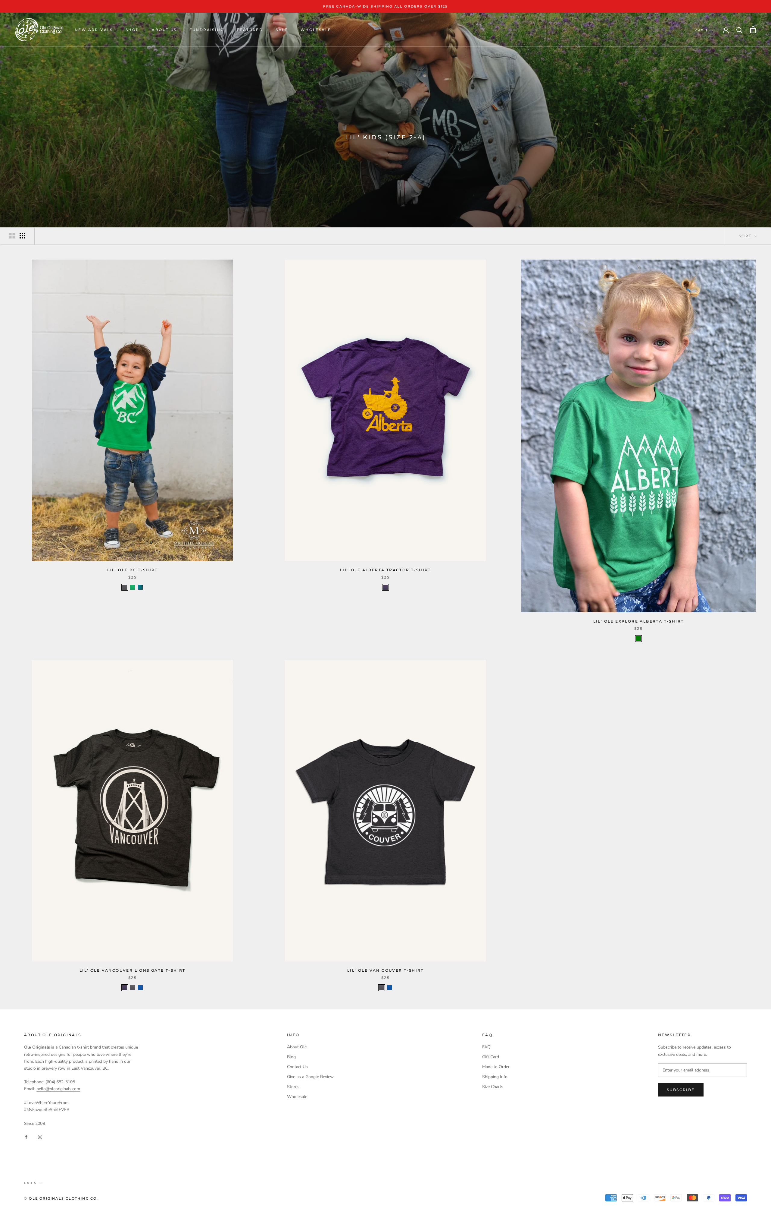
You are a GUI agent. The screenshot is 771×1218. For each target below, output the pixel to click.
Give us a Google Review (310, 1077)
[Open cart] (753, 29)
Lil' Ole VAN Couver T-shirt (385, 970)
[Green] (638, 638)
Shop (132, 29)
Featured (250, 29)
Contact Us (297, 1067)
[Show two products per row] (12, 235)
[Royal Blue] (140, 987)
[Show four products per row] (22, 235)
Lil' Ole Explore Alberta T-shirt (638, 621)
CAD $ (701, 30)
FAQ (486, 1047)
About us (164, 29)
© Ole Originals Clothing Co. (61, 1198)
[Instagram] (40, 1136)
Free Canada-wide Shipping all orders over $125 (385, 6)
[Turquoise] (140, 587)
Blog (291, 1057)
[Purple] (385, 587)
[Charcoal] (124, 587)
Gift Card (490, 1057)
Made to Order (496, 1067)
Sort (746, 236)
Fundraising (206, 29)
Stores (293, 1087)
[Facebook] (26, 1136)
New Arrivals (94, 29)
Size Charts (492, 1087)
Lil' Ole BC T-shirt (132, 570)
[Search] (739, 30)
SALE (282, 29)
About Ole (297, 1047)
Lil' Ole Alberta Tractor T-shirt (385, 570)
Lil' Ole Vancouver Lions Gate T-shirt (133, 970)
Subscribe (681, 1089)
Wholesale (316, 29)
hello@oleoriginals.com (58, 1089)
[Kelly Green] (132, 587)
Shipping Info (494, 1077)
